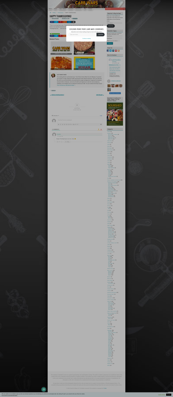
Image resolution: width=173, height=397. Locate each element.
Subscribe (100, 34)
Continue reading (86, 38)
